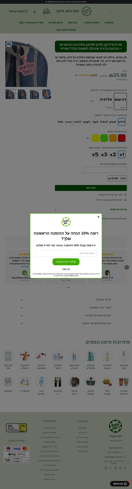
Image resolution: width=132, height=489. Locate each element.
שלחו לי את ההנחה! (66, 261)
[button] (119, 483)
